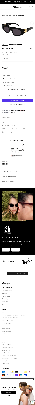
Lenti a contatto (6, 334)
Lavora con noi (6, 350)
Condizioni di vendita (7, 353)
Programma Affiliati (7, 347)
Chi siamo (4, 342)
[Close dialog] (34, 380)
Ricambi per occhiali (7, 320)
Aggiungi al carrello (17, 95)
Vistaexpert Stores (7, 345)
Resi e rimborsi (6, 296)
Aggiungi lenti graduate (17, 89)
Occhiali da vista (6, 331)
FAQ (3, 304)
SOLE (6, 249)
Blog (3, 312)
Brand (3, 326)
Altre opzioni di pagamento (17, 104)
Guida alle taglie (8, 85)
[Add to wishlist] (31, 48)
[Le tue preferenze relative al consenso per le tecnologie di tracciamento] (32, 402)
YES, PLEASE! (8, 392)
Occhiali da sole (6, 328)
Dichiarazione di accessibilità (10, 358)
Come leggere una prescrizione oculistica (13, 315)
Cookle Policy (5, 363)
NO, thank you (8, 395)
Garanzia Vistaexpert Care (9, 355)
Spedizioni (4, 293)
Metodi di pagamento (8, 299)
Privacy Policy (6, 361)
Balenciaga (8, 49)
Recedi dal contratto (7, 290)
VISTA (16, 249)
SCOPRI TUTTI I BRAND (17, 273)
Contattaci (5, 301)
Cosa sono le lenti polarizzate (10, 317)
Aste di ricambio (6, 161)
